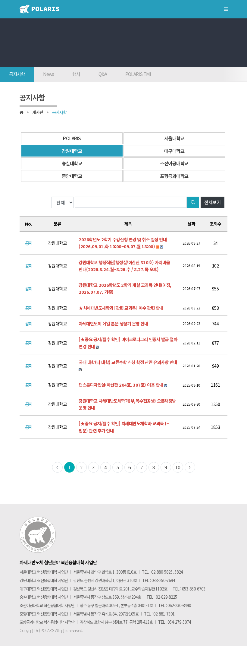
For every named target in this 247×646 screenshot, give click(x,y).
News (48, 74)
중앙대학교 (72, 176)
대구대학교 (174, 150)
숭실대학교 (72, 163)
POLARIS (72, 138)
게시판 (37, 112)
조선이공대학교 (174, 163)
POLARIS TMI (138, 74)
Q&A (102, 74)
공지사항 (17, 74)
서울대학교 (174, 138)
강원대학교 (72, 150)
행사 (76, 74)
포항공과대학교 (174, 176)
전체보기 (212, 202)
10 (177, 467)
